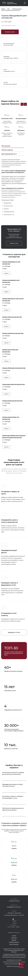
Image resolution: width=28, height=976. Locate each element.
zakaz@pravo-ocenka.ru (14, 907)
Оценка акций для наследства (12, 400)
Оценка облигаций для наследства (13, 368)
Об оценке (5, 146)
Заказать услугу (10, 32)
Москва (14, 935)
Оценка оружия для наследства (12, 333)
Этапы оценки (7, 150)
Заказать (6, 273)
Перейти (14, 848)
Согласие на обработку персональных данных (14, 961)
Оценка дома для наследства (12, 317)
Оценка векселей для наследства (13, 384)
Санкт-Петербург (14, 944)
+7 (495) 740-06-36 (14, 901)
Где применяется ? (9, 154)
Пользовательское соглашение (14, 959)
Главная (3, 8)
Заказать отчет (14, 632)
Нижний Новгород (14, 942)
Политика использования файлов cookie (14, 963)
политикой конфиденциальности (18, 957)
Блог (8, 8)
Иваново (14, 940)
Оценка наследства (17, 8)
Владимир (14, 937)
